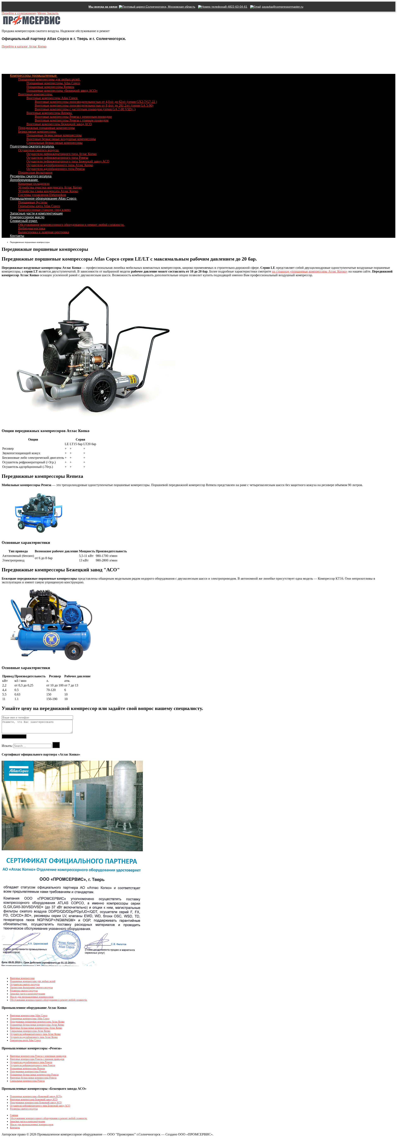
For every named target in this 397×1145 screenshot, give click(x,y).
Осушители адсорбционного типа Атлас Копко (34, 1037)
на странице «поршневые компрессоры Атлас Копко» (310, 271)
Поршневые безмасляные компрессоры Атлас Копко (37, 1024)
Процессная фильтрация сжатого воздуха (31, 987)
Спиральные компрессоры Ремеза (27, 1080)
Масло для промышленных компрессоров (31, 996)
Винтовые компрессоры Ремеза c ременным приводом (38, 1056)
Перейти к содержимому (19, 13)
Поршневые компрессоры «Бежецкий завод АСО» (36, 1096)
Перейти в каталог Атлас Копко (24, 46)
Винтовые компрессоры (22, 978)
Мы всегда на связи (102, 6)
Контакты (15, 1127)
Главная (14, 1115)
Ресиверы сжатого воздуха (24, 990)
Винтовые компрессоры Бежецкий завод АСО (33, 1099)
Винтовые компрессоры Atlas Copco (28, 1015)
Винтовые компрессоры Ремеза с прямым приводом (37, 1059)
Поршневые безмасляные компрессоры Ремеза (34, 1074)
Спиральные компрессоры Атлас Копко (30, 1031)
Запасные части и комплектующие (27, 993)
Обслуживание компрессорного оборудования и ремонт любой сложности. (48, 999)
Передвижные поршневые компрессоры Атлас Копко (37, 1021)
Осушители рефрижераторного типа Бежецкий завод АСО (40, 1105)
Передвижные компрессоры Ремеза (28, 1071)
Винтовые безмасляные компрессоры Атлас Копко (36, 1027)
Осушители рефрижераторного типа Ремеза (32, 1065)
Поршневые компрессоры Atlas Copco (29, 1018)
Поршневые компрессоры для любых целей (32, 981)
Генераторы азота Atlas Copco (25, 1040)
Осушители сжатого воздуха (24, 984)
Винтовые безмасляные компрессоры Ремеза (33, 1077)
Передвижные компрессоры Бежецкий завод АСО (36, 1102)
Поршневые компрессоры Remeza (27, 1068)
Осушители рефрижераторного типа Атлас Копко (35, 1034)
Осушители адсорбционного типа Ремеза (31, 1062)
